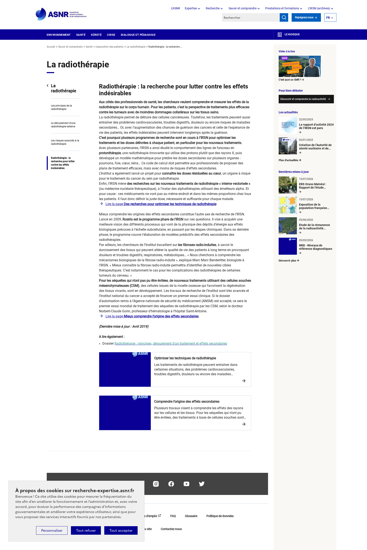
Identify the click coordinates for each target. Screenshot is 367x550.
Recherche (213, 8)
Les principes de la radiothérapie (61, 107)
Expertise (191, 8)
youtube (186, 484)
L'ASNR (175, 8)
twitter (202, 484)
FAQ (173, 516)
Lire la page (161, 204)
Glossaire (191, 516)
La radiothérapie (136, 46)
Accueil (51, 46)
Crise (111, 34)
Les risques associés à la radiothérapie (65, 142)
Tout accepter (121, 530)
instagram (156, 484)
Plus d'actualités (288, 160)
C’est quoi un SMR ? (290, 79)
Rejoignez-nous (304, 17)
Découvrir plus (287, 260)
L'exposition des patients (109, 46)
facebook (171, 484)
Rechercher (284, 17)
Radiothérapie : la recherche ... (165, 46)
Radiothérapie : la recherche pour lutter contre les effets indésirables (63, 163)
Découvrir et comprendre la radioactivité (303, 99)
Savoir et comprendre (243, 8)
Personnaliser (51, 530)
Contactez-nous (171, 529)
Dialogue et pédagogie (138, 34)
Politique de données (220, 516)
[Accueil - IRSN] (61, 14)
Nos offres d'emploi (144, 516)
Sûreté (96, 34)
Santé (81, 34)
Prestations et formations (282, 8)
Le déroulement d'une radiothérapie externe (63, 125)
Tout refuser (86, 530)
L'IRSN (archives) (319, 8)
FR (328, 17)
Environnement (59, 34)
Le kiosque (292, 34)
